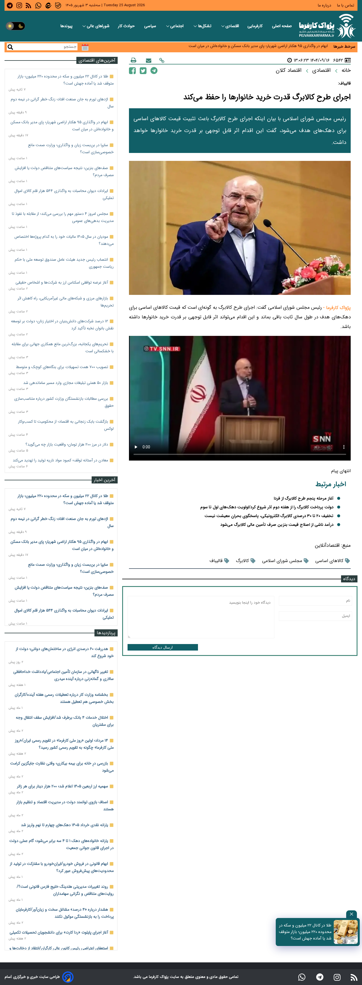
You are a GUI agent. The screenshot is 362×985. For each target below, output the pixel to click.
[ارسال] (148, 60)
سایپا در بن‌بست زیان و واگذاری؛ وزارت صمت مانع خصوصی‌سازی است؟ (271, 49)
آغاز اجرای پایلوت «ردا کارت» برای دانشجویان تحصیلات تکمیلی (59, 932)
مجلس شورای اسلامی (282, 560)
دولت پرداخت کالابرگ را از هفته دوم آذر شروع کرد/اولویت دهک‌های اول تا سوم (266, 507)
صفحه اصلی (282, 26)
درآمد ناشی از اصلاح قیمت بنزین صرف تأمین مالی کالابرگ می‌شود (276, 525)
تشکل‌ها (205, 26)
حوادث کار (127, 26)
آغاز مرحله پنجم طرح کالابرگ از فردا (303, 498)
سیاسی (150, 26)
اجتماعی (177, 26)
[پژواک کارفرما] (326, 26)
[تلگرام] (154, 70)
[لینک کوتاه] (161, 60)
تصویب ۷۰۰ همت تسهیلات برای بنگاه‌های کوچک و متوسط (62, 367)
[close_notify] (351, 914)
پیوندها (67, 26)
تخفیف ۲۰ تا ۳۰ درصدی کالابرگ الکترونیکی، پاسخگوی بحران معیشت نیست (268, 516)
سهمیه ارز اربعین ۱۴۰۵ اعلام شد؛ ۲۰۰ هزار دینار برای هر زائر (62, 786)
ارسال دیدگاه (162, 647)
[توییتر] (143, 70)
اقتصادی (232, 26)
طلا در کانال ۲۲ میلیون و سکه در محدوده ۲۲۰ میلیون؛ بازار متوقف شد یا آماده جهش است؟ (305, 932)
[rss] (28, 5)
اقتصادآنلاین (327, 545)
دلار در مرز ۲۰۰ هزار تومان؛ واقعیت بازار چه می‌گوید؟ (66, 444)
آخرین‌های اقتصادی (97, 60)
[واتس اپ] (302, 977)
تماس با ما (346, 5)
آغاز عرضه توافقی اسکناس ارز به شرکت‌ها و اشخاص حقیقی (62, 282)
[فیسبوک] (132, 70)
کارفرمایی (255, 26)
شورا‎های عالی (98, 26)
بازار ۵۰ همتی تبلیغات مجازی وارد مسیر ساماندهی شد (65, 383)
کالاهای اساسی (329, 560)
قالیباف (216, 560)
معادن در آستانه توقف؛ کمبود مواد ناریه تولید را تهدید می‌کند (60, 460)
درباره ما (325, 5)
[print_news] (133, 60)
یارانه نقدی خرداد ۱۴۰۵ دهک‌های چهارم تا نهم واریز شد (64, 825)
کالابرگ (242, 560)
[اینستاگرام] (337, 976)
